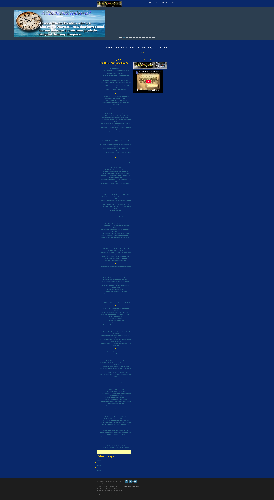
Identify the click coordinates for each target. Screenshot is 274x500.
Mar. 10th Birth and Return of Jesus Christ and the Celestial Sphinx (115, 102)
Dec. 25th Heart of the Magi (115, 210)
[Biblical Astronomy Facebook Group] (126, 481)
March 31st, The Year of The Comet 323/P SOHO (116, 389)
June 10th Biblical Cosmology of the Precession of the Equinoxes (116, 279)
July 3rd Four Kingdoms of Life (116, 68)
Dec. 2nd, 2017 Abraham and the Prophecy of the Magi (116, 258)
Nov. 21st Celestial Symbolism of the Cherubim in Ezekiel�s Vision (115, 256)
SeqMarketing (100, 496)
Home (125, 486)
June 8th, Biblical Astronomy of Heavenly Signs (115, 360)
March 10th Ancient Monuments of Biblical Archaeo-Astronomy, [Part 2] (115, 314)
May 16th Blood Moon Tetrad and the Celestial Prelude (116, 113)
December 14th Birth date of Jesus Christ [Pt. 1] (116, 89)
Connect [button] (173, 2)
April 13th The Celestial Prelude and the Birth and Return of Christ (115, 223)
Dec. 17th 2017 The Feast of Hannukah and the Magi (115, 260)
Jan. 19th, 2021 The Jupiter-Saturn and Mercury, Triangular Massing (115, 382)
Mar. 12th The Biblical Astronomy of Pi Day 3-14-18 (116, 273)
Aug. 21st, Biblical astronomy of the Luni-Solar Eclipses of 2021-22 (115, 424)
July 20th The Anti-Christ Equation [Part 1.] (115, 289)
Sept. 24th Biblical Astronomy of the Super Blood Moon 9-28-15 (116, 136)
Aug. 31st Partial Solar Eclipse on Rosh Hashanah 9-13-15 (116, 135)
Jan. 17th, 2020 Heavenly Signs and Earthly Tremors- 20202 (116, 351)
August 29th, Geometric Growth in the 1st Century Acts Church (116, 366)
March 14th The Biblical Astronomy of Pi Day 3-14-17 (116, 219)
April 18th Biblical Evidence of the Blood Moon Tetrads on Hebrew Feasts (116, 111)
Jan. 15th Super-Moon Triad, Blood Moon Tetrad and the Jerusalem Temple (116, 266)
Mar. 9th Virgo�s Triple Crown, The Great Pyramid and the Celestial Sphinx (116, 272)
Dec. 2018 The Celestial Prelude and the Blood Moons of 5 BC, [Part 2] (116, 302)
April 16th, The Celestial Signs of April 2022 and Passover (115, 418)
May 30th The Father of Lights (116, 318)
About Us (129, 486)
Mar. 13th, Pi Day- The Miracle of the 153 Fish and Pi (115, 416)
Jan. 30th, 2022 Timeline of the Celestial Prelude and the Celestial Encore (116, 411)
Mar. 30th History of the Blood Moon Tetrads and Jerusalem (116, 108)
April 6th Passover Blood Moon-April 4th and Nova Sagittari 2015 (116, 110)
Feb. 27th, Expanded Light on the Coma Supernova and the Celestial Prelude (115, 432)
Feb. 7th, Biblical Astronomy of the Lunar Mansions (115, 353)
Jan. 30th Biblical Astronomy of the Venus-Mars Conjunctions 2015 (115, 96)
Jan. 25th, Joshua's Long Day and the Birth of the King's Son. (115, 430)
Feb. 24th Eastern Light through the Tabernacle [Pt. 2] (116, 100)
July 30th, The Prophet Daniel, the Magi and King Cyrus (116, 445)
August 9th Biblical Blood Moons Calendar (115, 73)
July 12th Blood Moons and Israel (116, 71)
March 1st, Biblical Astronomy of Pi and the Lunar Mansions (116, 355)
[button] (15, 23)
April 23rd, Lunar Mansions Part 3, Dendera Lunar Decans (116, 356)
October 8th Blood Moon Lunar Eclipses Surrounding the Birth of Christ (115, 78)
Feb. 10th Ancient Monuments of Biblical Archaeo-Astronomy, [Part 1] (116, 312)
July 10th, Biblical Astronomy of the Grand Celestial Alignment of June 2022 (115, 422)
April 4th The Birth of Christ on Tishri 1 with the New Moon (115, 275)
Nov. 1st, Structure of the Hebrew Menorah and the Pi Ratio (116, 372)
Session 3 (99, 465)
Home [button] (150, 2)
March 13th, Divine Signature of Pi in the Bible (116, 434)
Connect (137, 486)
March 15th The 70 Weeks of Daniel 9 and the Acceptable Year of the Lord (116, 221)
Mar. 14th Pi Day (116, 104)
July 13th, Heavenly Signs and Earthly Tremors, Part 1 (116, 322)
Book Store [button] (165, 2)
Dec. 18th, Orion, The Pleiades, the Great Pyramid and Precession (116, 405)
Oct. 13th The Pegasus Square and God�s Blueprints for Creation (115, 298)
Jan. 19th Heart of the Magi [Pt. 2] (116, 216)
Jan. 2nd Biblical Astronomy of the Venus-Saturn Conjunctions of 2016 (116, 160)
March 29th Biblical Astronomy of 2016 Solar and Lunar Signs (115, 171)
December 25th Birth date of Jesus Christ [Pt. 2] (116, 90)
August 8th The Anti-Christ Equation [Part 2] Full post (116, 291)
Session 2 (99, 463)
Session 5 (99, 470)
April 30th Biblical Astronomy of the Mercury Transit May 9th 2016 (115, 173)
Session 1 (99, 460)
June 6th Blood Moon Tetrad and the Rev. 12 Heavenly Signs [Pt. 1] (115, 115)
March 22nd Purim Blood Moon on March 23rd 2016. (115, 169)
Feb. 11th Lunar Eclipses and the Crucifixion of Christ (116, 218)
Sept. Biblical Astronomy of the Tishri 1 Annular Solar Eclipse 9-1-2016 (116, 194)
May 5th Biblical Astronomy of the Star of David (115, 391)
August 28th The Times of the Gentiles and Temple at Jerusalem (116, 293)
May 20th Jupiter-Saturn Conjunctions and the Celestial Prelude (116, 277)
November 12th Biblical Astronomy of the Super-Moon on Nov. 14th (115, 204)
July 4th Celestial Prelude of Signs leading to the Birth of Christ (116, 70)
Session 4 (99, 468)
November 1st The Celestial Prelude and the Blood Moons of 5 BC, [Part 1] (116, 300)
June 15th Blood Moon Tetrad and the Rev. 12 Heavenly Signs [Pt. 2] (115, 117)
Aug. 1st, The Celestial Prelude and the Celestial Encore (116, 397)
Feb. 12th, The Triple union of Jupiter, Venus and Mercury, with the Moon (115, 384)
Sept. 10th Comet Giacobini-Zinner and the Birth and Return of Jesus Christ (116, 295)
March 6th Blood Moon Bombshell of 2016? (115, 165)
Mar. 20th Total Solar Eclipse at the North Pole (116, 106)
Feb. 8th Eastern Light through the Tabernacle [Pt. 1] (115, 98)
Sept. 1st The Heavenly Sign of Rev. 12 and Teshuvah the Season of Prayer (116, 235)
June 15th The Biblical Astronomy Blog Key (116, 320)
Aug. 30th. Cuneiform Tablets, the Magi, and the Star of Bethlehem (116, 447)
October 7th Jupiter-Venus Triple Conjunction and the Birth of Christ (115, 138)
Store (133, 486)
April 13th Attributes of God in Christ (115, 316)
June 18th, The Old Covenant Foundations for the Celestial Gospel (116, 420)
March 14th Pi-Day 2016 (116, 167)
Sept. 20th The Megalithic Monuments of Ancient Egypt (116, 399)
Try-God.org (103, 494)
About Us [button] (157, 2)
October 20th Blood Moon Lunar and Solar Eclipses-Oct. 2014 (115, 80)
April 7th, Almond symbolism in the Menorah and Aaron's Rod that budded (116, 436)
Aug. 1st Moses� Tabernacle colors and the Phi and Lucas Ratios (115, 233)
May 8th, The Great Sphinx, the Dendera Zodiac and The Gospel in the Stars (116, 358)
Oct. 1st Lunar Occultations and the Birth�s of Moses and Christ (116, 297)
